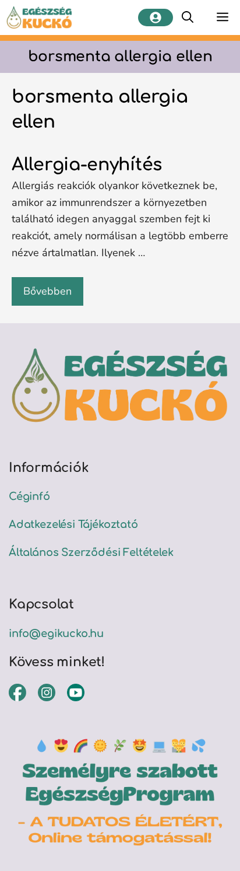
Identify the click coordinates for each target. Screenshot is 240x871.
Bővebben (47, 291)
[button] (187, 17)
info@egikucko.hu (56, 633)
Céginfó (29, 496)
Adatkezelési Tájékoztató (73, 524)
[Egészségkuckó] (39, 17)
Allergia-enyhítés (87, 164)
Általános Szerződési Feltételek (91, 552)
